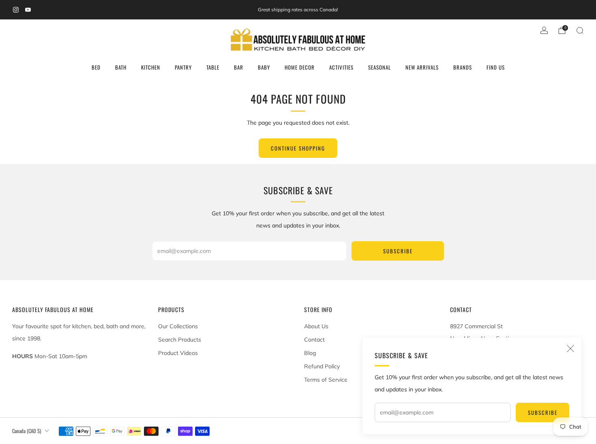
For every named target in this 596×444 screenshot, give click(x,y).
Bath (120, 67)
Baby (264, 67)
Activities (341, 67)
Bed (96, 67)
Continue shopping (298, 148)
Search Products (179, 339)
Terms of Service (325, 379)
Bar (238, 67)
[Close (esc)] (570, 348)
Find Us (496, 67)
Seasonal (379, 67)
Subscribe (542, 412)
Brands (462, 67)
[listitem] (298, 9)
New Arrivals (422, 67)
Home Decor (300, 67)
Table (212, 67)
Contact (314, 339)
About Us (316, 326)
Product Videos (178, 353)
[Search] (580, 30)
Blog (310, 353)
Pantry (183, 67)
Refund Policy (322, 366)
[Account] (544, 30)
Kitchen (150, 67)
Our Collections (178, 326)
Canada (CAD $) (26, 431)
